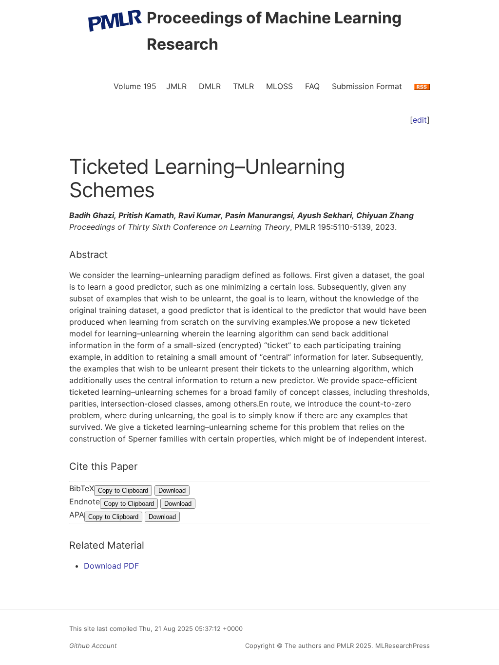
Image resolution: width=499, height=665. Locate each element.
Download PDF (111, 566)
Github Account (93, 645)
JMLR (176, 86)
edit (420, 120)
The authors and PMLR (319, 645)
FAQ (312, 86)
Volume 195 (135, 86)
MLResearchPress (401, 645)
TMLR (243, 86)
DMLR (210, 86)
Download (172, 490)
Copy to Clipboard (123, 490)
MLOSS (279, 86)
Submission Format (367, 86)
